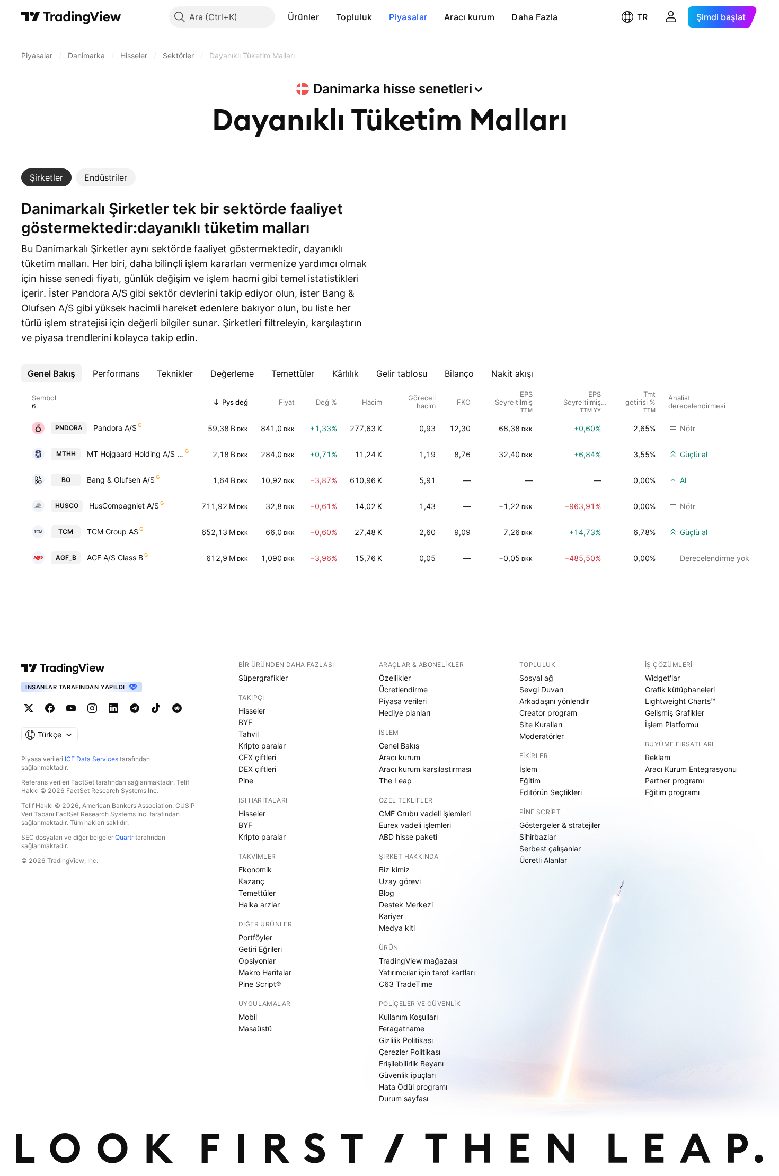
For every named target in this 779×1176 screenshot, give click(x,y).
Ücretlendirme (403, 689)
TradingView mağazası (418, 960)
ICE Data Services (91, 759)
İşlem (528, 768)
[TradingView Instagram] (92, 708)
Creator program (548, 712)
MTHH (66, 454)
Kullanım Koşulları (408, 1016)
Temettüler (257, 892)
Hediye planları (404, 712)
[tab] (46, 177)
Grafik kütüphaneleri (680, 689)
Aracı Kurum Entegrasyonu (691, 768)
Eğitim (530, 780)
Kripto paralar (262, 745)
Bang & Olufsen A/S (121, 479)
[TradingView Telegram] (134, 708)
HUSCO (66, 506)
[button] (327, 17)
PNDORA (69, 428)
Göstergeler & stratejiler (559, 825)
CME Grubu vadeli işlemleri (425, 813)
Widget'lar (662, 677)
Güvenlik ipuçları (407, 1075)
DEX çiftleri (257, 768)
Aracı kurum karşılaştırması (425, 768)
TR (642, 17)
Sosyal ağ (536, 677)
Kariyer (391, 916)
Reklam (657, 757)
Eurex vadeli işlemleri (415, 825)
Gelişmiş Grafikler (674, 712)
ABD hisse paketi (408, 836)
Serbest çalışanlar (550, 848)
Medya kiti (397, 927)
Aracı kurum (469, 17)
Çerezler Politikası (409, 1051)
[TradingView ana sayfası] (71, 17)
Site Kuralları (540, 724)
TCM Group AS (112, 531)
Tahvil (248, 733)
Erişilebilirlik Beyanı (411, 1063)
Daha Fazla (534, 17)
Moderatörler (541, 736)
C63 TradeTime (405, 983)
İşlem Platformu (671, 724)
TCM (65, 532)
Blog (386, 892)
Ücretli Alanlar (543, 860)
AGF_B (66, 558)
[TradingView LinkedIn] (113, 708)
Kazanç (251, 881)
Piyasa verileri (403, 701)
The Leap (395, 780)
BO (65, 480)
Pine (245, 780)
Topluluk (354, 17)
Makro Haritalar (264, 972)
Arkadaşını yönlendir (554, 701)
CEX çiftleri (257, 757)
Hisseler (251, 710)
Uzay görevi (400, 881)
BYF (245, 722)
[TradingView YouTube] (71, 708)
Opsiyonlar (257, 960)
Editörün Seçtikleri (550, 792)
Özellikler (395, 677)
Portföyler (255, 937)
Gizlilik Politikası (406, 1040)
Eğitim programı (672, 792)
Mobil (247, 1016)
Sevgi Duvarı (541, 689)
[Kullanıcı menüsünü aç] (670, 17)
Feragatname (401, 1028)
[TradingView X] (28, 708)
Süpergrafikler (263, 677)
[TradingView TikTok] (155, 708)
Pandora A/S (115, 427)
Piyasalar (408, 17)
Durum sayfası (403, 1098)
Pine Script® (259, 983)
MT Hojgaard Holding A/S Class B (135, 453)
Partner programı (674, 780)
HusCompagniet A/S (124, 505)
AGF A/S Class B (115, 557)
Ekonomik (255, 869)
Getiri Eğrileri (260, 949)
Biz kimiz (394, 869)
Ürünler (303, 17)
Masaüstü (255, 1028)
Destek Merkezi (406, 904)
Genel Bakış (399, 745)
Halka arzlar (259, 904)
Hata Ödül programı (413, 1086)
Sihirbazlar (537, 836)
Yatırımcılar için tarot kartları (427, 972)
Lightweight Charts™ (680, 701)
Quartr (124, 837)
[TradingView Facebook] (49, 708)
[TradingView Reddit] (177, 708)
